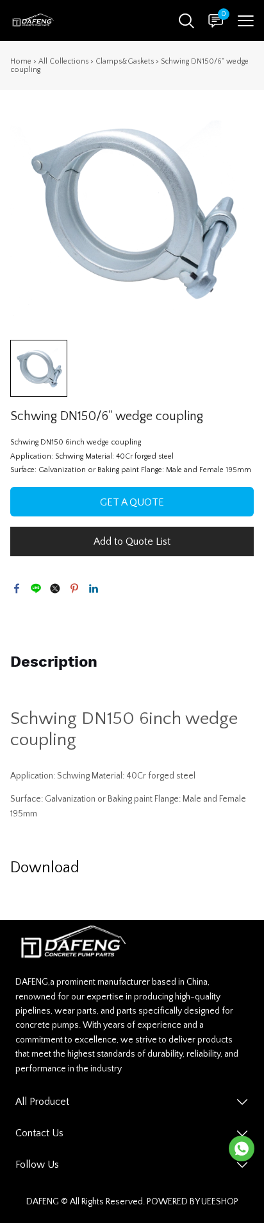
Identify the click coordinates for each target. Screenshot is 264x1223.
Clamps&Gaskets (124, 61)
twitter (55, 588)
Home (20, 61)
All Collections (63, 61)
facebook (16, 588)
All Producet (42, 1101)
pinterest (74, 588)
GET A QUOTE (132, 502)
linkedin (93, 588)
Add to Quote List (132, 541)
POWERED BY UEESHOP (192, 1202)
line (35, 588)
